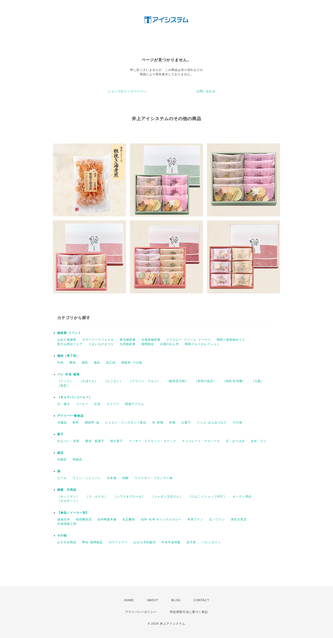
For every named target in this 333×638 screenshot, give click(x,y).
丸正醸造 (128, 519)
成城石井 (63, 519)
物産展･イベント (69, 333)
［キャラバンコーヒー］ (74, 397)
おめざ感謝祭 (66, 339)
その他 (237, 422)
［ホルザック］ (68, 501)
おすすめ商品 (66, 542)
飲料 (76, 422)
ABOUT (152, 600)
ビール (62, 478)
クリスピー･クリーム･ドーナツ (188, 339)
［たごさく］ (113, 381)
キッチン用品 (242, 496)
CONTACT (201, 600)
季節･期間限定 (92, 542)
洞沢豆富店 (239, 519)
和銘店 (77, 459)
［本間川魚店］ (205, 381)
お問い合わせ (205, 91)
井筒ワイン (195, 519)
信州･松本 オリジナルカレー (161, 519)
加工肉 (111, 362)
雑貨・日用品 (66, 489)
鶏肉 (85, 362)
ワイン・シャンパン (87, 478)
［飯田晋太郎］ (177, 381)
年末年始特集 (171, 542)
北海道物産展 (150, 339)
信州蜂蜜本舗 (107, 519)
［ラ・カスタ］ (96, 496)
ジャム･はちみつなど (212, 422)
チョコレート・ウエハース (201, 441)
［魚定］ (63, 385)
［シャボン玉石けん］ (167, 496)
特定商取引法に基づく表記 (189, 612)
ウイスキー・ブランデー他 (154, 478)
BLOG (175, 600)
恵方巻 (191, 542)
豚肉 (72, 362)
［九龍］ (257, 381)
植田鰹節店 (84, 519)
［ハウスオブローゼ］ (129, 496)
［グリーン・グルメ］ (144, 381)
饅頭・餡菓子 (94, 441)
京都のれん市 (169, 344)
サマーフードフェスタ (98, 339)
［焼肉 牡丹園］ (233, 381)
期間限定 (147, 344)
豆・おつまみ (235, 441)
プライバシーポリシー (141, 612)
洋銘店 (62, 459)
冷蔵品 (62, 422)
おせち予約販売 (145, 542)
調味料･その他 (131, 362)
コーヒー (82, 404)
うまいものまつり (101, 344)
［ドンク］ (65, 381)
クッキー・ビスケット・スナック (152, 441)
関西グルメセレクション (202, 344)
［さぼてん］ (88, 381)
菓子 (60, 434)
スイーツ (113, 404)
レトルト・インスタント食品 (125, 422)
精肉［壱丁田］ (68, 355)
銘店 (60, 452)
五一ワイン (217, 519)
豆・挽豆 (63, 404)
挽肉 (97, 362)
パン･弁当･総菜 (68, 374)
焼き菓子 (116, 441)
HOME (129, 600)
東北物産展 (128, 339)
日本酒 (112, 478)
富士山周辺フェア (70, 344)
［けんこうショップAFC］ (207, 496)
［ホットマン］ (68, 496)
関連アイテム (134, 404)
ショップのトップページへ (127, 91)
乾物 (172, 422)
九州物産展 (128, 344)
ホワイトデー (118, 542)
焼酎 (125, 478)
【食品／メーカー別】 (73, 512)
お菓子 (186, 422)
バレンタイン (211, 542)
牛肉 (60, 362)
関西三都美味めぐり (231, 339)
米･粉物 (157, 422)
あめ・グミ (259, 441)
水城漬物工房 (66, 523)
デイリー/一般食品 (70, 415)
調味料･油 (92, 422)
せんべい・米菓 (68, 441)
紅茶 (97, 404)
